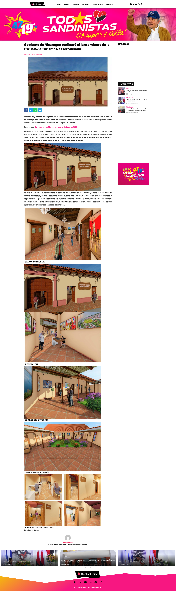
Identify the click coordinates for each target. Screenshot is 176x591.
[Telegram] (141, 4)
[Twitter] (133, 4)
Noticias (66, 4)
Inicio (58, 4)
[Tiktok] (100, 582)
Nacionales (85, 4)
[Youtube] (136, 4)
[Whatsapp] (139, 4)
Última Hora (110, 4)
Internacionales (98, 4)
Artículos (76, 4)
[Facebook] (131, 4)
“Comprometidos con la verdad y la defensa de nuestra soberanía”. (67, 544)
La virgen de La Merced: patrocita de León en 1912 (56, 127)
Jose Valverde (68, 542)
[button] (85, 567)
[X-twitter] (80, 582)
